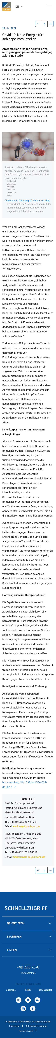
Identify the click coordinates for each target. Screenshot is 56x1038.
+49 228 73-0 (28, 967)
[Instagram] (18, 1000)
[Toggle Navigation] (49, 6)
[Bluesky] (28, 1000)
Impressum (14, 1026)
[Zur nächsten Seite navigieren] (50, 24)
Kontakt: (28, 799)
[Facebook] (32, 1009)
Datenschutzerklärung (36, 1026)
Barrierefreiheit (26, 1031)
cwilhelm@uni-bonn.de (26, 826)
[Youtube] (23, 1009)
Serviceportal (45, 990)
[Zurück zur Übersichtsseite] (44, 24)
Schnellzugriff (26, 908)
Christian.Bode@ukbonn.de (29, 856)
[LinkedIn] (37, 1000)
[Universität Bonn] (6, 6)
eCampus (11, 990)
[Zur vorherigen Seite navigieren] (38, 24)
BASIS (28, 990)
